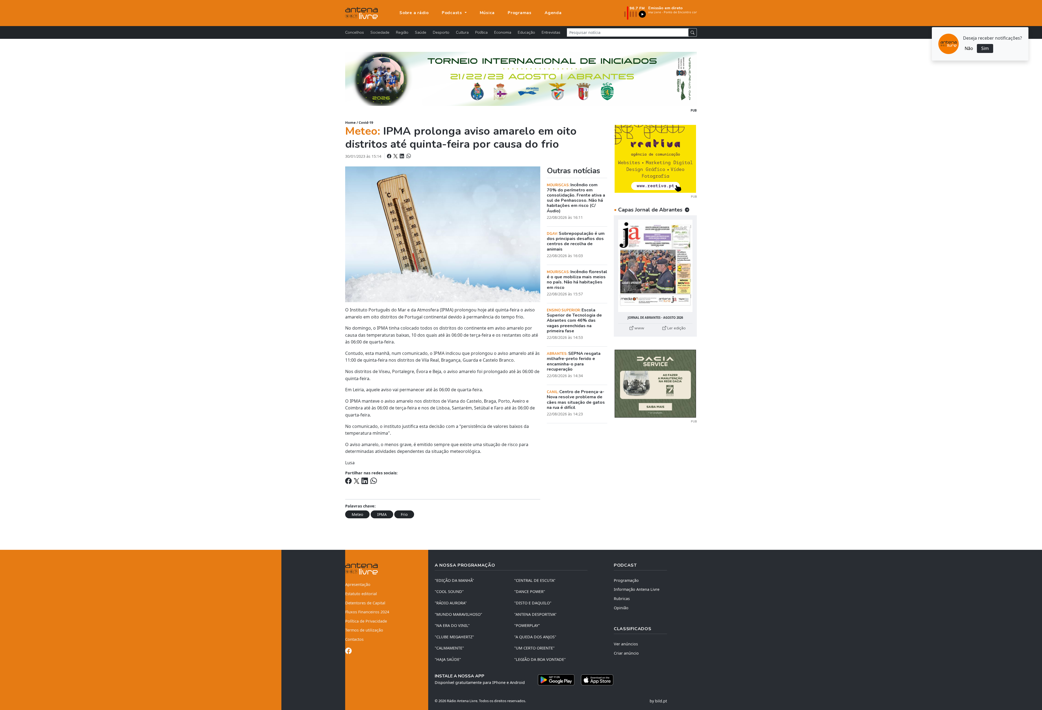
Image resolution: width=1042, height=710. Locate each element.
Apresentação (357, 584)
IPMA (382, 514)
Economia (502, 32)
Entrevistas (551, 32)
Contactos (354, 639)
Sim (985, 48)
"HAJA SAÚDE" (448, 659)
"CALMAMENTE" (449, 648)
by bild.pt (658, 700)
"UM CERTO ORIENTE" (534, 648)
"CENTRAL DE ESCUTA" (534, 580)
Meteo (357, 514)
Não (969, 48)
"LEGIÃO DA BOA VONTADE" (540, 659)
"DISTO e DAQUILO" (532, 602)
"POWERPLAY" (527, 625)
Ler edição (676, 328)
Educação (526, 32)
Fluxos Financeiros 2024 (367, 611)
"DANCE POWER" (529, 591)
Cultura (462, 32)
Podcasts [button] (452, 12)
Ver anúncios (626, 643)
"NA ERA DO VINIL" (452, 625)
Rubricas (622, 598)
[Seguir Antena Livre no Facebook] (348, 651)
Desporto (441, 32)
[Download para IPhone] (597, 679)
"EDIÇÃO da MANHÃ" (454, 580)
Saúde (420, 32)
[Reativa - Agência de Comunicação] (655, 158)
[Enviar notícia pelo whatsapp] (408, 156)
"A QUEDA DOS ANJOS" (535, 636)
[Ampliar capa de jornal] (655, 266)
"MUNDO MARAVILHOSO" (458, 614)
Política (481, 32)
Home (350, 122)
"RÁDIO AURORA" (451, 602)
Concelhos (354, 32)
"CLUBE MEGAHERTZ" (454, 636)
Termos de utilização (364, 630)
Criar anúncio (626, 653)
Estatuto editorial (361, 593)
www (638, 328)
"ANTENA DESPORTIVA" (535, 614)
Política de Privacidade (366, 621)
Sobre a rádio (414, 12)
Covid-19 (366, 122)
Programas (520, 12)
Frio (404, 514)
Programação (626, 580)
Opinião (621, 607)
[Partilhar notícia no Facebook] (389, 156)
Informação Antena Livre (636, 589)
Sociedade (379, 32)
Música (487, 12)
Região (402, 32)
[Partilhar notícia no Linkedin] (402, 156)
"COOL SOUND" (449, 591)
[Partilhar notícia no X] (396, 156)
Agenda (553, 12)
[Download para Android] (556, 679)
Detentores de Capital (365, 602)
